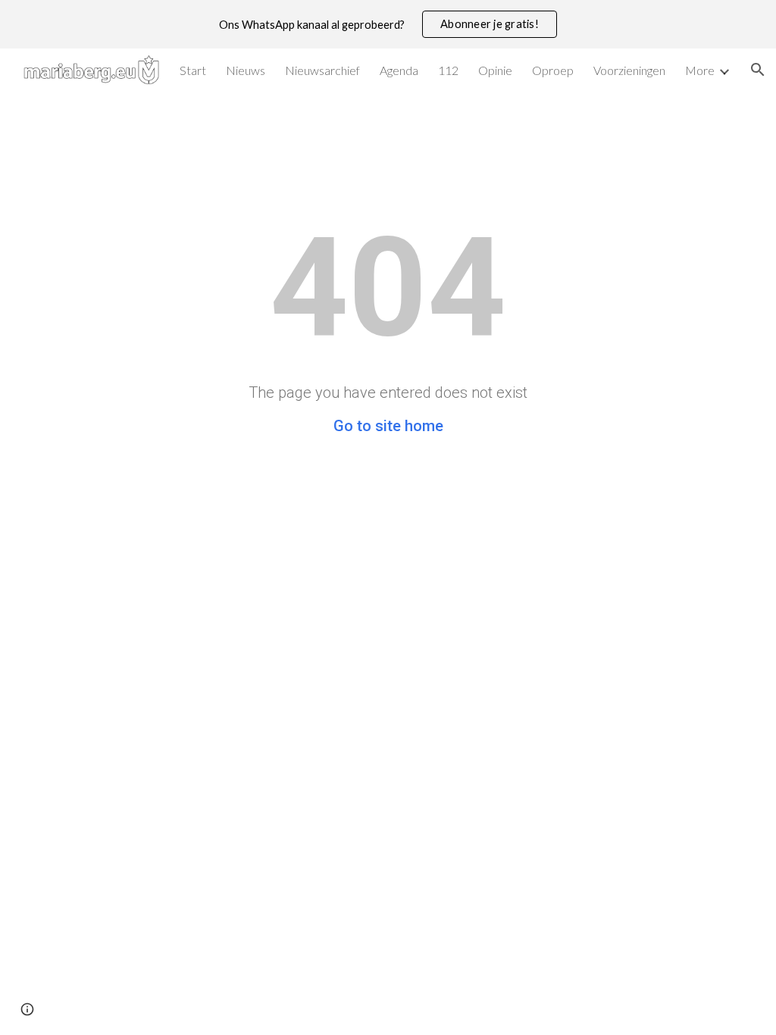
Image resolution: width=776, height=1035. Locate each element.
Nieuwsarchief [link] (322, 70)
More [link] (700, 70)
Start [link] (193, 70)
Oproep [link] (553, 70)
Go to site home (388, 426)
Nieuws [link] (245, 70)
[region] (388, 24)
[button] (758, 70)
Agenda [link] (399, 70)
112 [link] (448, 70)
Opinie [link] (495, 70)
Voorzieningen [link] (629, 70)
